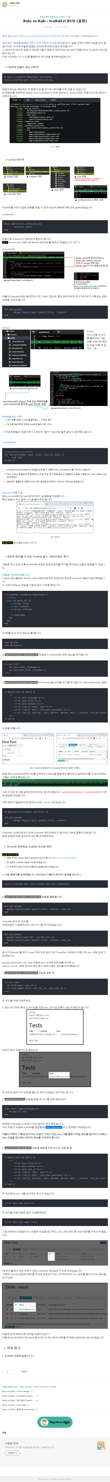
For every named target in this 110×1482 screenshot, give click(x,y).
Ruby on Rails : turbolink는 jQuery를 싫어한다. (18, 1396)
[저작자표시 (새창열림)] (31, 1372)
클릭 (67, 43)
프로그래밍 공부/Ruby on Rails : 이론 (55, 17)
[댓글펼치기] (7, 1432)
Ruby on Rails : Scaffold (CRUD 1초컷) (55, 21)
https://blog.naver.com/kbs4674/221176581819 (37, 36)
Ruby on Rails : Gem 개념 (14, 1405)
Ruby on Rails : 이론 (28, 1387)
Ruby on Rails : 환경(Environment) (18, 1409)
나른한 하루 (14, 3)
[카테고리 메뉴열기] (105, 4)
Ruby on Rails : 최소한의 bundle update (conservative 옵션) (18, 1400)
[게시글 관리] (14, 1372)
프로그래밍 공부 (10, 1387)
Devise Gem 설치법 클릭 (64, 858)
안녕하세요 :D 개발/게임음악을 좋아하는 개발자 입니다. (30, 1447)
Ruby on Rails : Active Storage (16, 1391)
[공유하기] (10, 1372)
